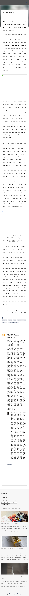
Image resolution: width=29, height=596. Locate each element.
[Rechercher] (27, 2)
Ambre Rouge (11, 334)
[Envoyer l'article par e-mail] (3, 318)
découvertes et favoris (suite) (10, 523)
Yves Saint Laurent (13, 322)
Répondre (9, 464)
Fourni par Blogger (15, 594)
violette (4, 322)
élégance (4, 320)
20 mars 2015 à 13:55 (20, 412)
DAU (12, 412)
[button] (3, 17)
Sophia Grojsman (22, 320)
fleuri (10, 320)
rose (15, 320)
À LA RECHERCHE (9, 2)
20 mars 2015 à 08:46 (13, 335)
